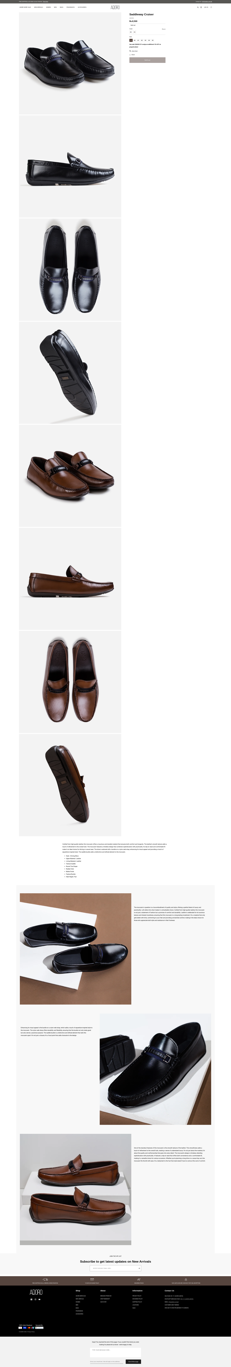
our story (103, 1302)
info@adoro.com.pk (207, 1)
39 (131, 40)
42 (142, 40)
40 (134, 40)
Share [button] (133, 54)
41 (138, 40)
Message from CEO (105, 1296)
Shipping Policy (137, 1302)
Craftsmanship (105, 1299)
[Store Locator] (201, 7)
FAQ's (133, 1308)
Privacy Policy (136, 1296)
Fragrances (79, 1311)
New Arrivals (80, 1299)
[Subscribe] (139, 1268)
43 (145, 40)
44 (149, 40)
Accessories (79, 1314)
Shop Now (45, 1)
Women (78, 1302)
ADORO (22, 1331)
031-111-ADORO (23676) (187, 1299)
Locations (135, 1305)
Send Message (133, 1361)
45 (152, 40)
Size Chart (135, 51)
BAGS (77, 1308)
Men (77, 1305)
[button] (25, 7)
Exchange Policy (137, 1299)
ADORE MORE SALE (81, 1296)
